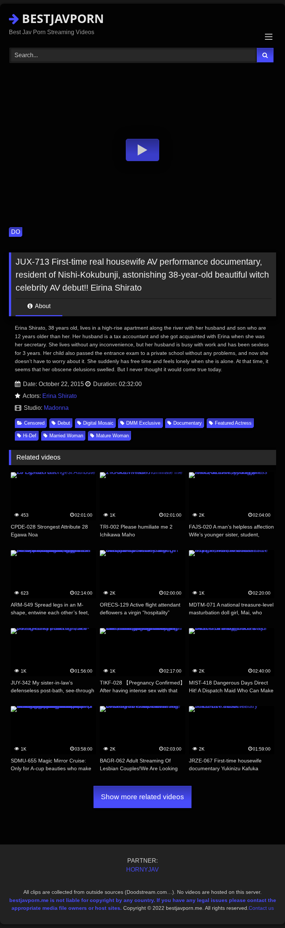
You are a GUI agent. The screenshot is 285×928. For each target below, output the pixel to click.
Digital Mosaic (98, 423)
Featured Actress (233, 423)
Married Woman (66, 435)
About (42, 306)
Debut (64, 423)
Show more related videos (142, 797)
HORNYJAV (142, 869)
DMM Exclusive (143, 423)
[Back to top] (262, 906)
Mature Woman (112, 435)
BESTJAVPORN (61, 18)
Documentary (187, 423)
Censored (34, 423)
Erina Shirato (59, 396)
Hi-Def (29, 435)
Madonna (56, 408)
